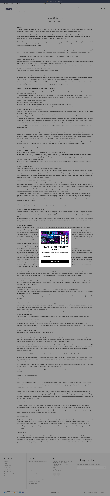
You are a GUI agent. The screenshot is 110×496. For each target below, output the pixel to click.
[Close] (69, 230)
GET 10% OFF (55, 261)
